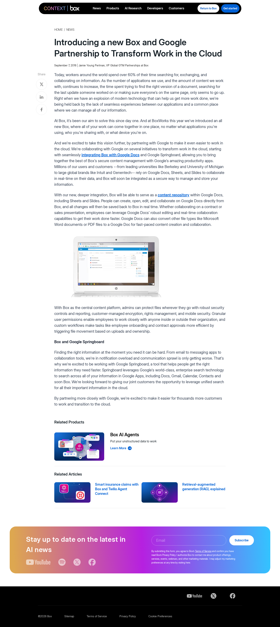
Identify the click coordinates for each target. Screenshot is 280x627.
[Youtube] (194, 595)
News (97, 8)
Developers (155, 8)
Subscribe (242, 540)
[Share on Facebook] (41, 109)
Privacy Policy (127, 616)
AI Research (133, 8)
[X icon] (77, 562)
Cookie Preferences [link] (160, 616)
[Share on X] (41, 84)
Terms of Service (203, 551)
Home (58, 29)
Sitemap (69, 616)
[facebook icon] (92, 562)
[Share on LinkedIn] (41, 96)
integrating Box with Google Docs (110, 155)
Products (112, 8)
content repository (173, 195)
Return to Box (208, 8)
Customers (176, 8)
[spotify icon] (62, 562)
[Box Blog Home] (61, 8)
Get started (230, 8)
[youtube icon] (38, 562)
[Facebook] (232, 595)
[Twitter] (213, 595)
